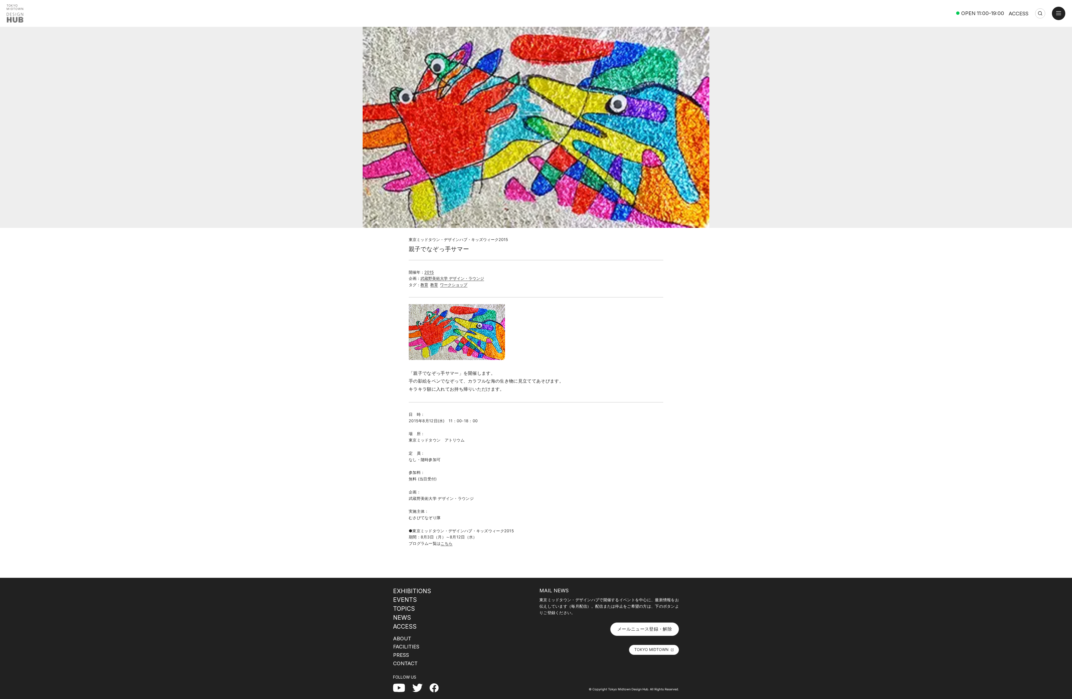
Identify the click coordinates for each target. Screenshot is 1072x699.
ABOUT (402, 638)
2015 (429, 272)
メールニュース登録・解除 (644, 629)
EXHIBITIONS (412, 591)
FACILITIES (406, 646)
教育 (424, 284)
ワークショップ (453, 284)
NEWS (402, 617)
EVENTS (405, 599)
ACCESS (1018, 13)
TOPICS (404, 608)
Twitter (419, 687)
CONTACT (405, 663)
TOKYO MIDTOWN (651, 649)
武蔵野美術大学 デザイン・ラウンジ (452, 278)
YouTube (402, 687)
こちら (447, 543)
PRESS (401, 655)
